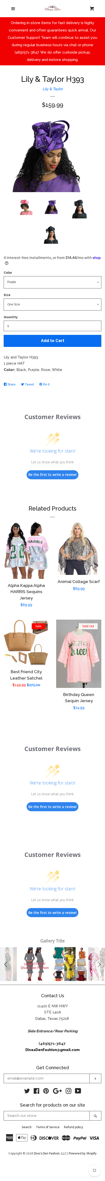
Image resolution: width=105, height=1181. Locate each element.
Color (8, 272)
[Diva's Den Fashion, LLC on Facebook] (36, 1092)
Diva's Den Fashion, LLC (50, 1153)
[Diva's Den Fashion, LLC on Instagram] (69, 1092)
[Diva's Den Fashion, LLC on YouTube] (78, 1092)
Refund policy (73, 1127)
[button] (6, 964)
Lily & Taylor (52, 89)
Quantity (11, 317)
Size (7, 295)
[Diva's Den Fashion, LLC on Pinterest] (46, 1092)
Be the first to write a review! (52, 474)
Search (27, 1127)
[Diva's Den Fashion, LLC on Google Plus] (57, 1092)
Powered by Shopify (83, 1153)
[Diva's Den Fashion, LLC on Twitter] (27, 1092)
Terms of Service (48, 1127)
